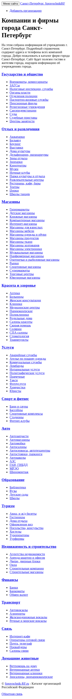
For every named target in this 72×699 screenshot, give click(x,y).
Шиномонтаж (19, 472)
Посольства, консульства (26, 528)
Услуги (8, 347)
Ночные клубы (20, 172)
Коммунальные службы (26, 362)
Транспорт (11, 602)
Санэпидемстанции (23, 110)
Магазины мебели (22, 231)
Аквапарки (17, 136)
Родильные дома (21, 318)
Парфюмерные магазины (27, 256)
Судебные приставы (23, 117)
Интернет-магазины (23, 223)
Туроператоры (19, 535)
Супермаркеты (20, 270)
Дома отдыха (18, 521)
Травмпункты (19, 339)
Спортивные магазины (25, 267)
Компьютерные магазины (27, 220)
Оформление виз (21, 524)
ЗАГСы (15, 85)
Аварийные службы (23, 355)
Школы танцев (20, 194)
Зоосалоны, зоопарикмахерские (31, 676)
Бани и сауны (19, 406)
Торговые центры (22, 274)
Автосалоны (18, 447)
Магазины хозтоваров (24, 245)
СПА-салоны (19, 332)
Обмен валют (19, 594)
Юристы (15, 391)
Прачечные (17, 376)
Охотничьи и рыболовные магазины (34, 259)
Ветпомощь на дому (23, 666)
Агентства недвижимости (27, 554)
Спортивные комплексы (26, 413)
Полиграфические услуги (27, 373)
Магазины (11, 202)
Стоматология (19, 336)
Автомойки (17, 443)
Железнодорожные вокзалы (28, 617)
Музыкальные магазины (26, 252)
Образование (13, 480)
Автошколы (18, 457)
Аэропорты (17, 613)
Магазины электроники (26, 249)
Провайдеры (18, 647)
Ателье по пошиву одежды (28, 358)
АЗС (13, 461)
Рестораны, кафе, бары (25, 183)
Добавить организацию (26, 10)
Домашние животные (20, 658)
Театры (14, 187)
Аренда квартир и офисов (27, 557)
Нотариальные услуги (25, 369)
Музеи (14, 169)
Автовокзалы (19, 610)
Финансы (10, 580)
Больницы (17, 296)
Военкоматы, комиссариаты (29, 81)
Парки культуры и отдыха (27, 176)
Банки (14, 587)
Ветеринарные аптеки (25, 669)
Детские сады (19, 494)
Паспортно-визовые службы (29, 99)
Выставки (16, 147)
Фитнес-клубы (20, 421)
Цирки (14, 190)
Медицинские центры (25, 307)
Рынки (14, 263)
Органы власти (20, 92)
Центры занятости (22, 121)
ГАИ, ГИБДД (19, 465)
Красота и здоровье (19, 285)
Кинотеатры (18, 165)
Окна (13, 565)
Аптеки (15, 293)
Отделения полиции (23, 96)
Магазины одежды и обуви (28, 234)
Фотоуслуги (18, 383)
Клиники (16, 304)
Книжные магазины (23, 216)
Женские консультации (25, 300)
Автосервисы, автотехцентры (30, 450)
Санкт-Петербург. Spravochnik (42, 3)
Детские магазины (22, 213)
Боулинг (15, 144)
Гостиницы (17, 517)
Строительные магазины (26, 572)
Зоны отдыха (18, 158)
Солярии (16, 329)
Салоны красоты (21, 322)
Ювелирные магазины (25, 277)
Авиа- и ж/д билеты (23, 513)
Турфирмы (17, 538)
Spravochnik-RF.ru (17, 683)
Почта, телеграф (21, 643)
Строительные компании (27, 568)
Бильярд (15, 140)
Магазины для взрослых (26, 227)
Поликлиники (19, 314)
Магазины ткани (21, 241)
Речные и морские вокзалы (28, 621)
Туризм (8, 506)
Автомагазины (20, 439)
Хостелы (15, 531)
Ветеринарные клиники (26, 673)
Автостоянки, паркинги (26, 454)
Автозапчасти (19, 436)
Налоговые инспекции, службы (31, 89)
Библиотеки (18, 487)
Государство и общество (22, 74)
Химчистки (17, 387)
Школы (15, 498)
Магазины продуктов (24, 238)
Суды (13, 114)
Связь (7, 628)
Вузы (13, 491)
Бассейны (16, 410)
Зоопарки (16, 162)
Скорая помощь (20, 325)
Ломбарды (17, 366)
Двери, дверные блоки (25, 561)
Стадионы (17, 417)
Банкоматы (17, 591)
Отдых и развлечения (20, 129)
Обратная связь (12, 694)
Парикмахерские (21, 311)
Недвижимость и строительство (29, 546)
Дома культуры (20, 151)
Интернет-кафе (20, 636)
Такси (14, 380)
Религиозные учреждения (27, 107)
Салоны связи (19, 650)
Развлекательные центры (27, 179)
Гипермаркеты (19, 209)
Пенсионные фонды (23, 103)
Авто (6, 428)
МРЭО (14, 468)
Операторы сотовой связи (27, 640)
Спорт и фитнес (15, 399)
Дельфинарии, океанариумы (29, 154)
